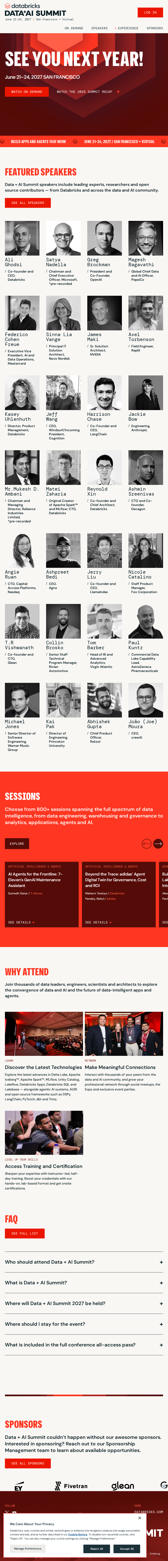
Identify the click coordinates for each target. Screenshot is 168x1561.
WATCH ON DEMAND (26, 92)
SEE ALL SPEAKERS (27, 203)
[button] (126, 28)
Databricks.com (148, 1512)
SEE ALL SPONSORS (27, 1463)
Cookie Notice (77, 1534)
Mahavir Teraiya (96, 893)
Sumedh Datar (18, 893)
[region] (75, 1535)
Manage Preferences (27, 1548)
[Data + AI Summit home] (35, 9)
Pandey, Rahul (94, 898)
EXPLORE (17, 843)
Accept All (127, 1549)
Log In (150, 12)
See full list (24, 1233)
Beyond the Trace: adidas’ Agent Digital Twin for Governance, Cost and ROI (115, 879)
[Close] (139, 1517)
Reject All (97, 1549)
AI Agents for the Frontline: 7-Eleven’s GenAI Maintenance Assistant (35, 879)
